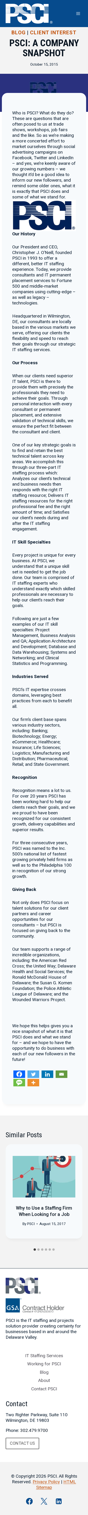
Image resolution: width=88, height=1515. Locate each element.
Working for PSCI (44, 1364)
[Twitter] (33, 1074)
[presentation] (44, 1176)
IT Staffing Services (44, 1355)
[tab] (35, 1249)
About (44, 1380)
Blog (18, 32)
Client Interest (53, 32)
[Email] (61, 1074)
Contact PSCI (44, 1388)
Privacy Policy (46, 1481)
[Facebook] (19, 1074)
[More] (33, 1082)
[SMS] (19, 1082)
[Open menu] (78, 13)
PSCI (31, 1224)
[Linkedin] (47, 1074)
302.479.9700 (34, 1430)
